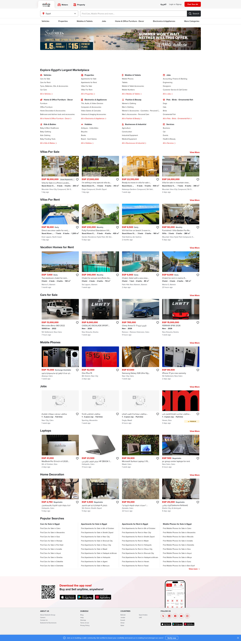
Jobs (104, 21)
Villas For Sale (86, 86)
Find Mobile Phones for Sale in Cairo (177, 528)
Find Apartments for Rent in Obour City (137, 549)
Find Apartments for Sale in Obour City (96, 545)
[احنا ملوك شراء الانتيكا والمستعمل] (60, 495)
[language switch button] (163, 4)
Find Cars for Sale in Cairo (50, 528)
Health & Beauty (169, 139)
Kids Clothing (45, 135)
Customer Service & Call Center (175, 89)
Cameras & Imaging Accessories (93, 114)
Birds (165, 110)
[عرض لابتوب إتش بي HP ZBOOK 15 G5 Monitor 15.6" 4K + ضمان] (100, 451)
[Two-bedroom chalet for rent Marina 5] (60, 270)
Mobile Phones (128, 79)
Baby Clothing (45, 131)
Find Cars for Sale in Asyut (50, 553)
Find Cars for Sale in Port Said (51, 545)
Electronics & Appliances (164, 21)
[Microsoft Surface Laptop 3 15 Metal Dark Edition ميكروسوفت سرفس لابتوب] (140, 451)
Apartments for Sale (88, 79)
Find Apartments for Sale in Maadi (94, 549)
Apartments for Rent (89, 82)
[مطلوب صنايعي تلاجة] (100, 407)
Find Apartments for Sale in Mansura (95, 565)
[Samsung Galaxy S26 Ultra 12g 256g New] (140, 363)
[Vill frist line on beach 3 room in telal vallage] (140, 222)
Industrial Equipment (130, 135)
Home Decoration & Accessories (53, 110)
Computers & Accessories (91, 107)
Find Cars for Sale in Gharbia (51, 557)
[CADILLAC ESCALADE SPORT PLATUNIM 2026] (100, 317)
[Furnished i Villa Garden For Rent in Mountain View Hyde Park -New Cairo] (181, 222)
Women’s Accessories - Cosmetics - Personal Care (141, 110)
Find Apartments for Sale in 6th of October (97, 528)
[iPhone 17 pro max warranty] (181, 363)
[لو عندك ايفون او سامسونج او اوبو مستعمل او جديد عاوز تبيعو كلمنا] (60, 363)
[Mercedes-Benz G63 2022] (60, 317)
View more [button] (193, 569)
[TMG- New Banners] (120, 38)
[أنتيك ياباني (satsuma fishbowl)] (181, 495)
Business (166, 128)
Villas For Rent (86, 89)
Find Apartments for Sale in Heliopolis (95, 557)
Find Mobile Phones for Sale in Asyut (177, 553)
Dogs (165, 103)
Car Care (43, 89)
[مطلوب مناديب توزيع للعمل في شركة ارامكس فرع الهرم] (181, 407)
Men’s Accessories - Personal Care (135, 114)
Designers (167, 86)
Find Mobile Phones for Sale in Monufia (178, 536)
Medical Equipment (129, 139)
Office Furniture (46, 107)
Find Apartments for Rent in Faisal (135, 565)
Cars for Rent (45, 82)
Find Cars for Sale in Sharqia (51, 541)
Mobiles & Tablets (85, 21)
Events (165, 135)
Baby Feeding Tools (47, 139)
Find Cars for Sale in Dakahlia (51, 561)
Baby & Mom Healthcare (49, 128)
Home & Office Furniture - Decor (129, 21)
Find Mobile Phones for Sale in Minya (177, 557)
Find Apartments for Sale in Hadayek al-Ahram (99, 553)
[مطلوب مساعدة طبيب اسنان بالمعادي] (140, 407)
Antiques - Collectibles (89, 128)
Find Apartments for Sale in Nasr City (95, 536)
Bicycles (84, 131)
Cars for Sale (45, 79)
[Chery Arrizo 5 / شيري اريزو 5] (140, 317)
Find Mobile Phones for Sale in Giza (177, 549)
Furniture (43, 103)
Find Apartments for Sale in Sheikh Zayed (97, 532)
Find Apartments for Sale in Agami (94, 561)
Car (164, 131)
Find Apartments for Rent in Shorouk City (138, 553)
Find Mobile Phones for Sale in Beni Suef (179, 565)
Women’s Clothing (129, 103)
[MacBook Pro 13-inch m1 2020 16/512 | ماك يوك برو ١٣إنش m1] (60, 451)
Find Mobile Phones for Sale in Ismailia (178, 541)
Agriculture (126, 128)
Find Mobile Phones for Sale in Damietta (178, 545)
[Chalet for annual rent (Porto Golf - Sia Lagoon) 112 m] (100, 270)
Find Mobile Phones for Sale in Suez (177, 561)
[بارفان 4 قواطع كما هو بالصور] (100, 495)
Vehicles (45, 21)
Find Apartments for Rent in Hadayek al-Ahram (140, 557)
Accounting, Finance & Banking (175, 79)
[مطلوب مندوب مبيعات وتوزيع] (60, 407)
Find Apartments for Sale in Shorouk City (97, 541)
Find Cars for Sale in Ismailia (51, 549)
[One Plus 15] (100, 363)
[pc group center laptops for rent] (181, 451)
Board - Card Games (89, 139)
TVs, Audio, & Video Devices (92, 103)
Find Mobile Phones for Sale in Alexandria (179, 532)
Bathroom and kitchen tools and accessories (57, 114)
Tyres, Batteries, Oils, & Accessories (54, 86)
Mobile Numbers (128, 89)
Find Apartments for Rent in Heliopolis (137, 545)
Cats (164, 107)
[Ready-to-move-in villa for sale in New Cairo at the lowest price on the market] (140, 174)
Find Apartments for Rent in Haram (135, 561)
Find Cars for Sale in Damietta (51, 565)
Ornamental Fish (169, 114)
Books (83, 135)
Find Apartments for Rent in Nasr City (136, 532)
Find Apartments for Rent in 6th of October (138, 528)
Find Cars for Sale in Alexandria (52, 532)
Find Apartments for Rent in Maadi (135, 541)
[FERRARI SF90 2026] (181, 317)
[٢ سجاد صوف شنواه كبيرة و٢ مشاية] (140, 495)
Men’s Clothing (128, 107)
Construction (127, 131)
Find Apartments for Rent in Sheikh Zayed (138, 536)
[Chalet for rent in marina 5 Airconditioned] (181, 270)
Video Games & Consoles (91, 110)
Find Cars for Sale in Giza (50, 536)
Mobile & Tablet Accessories (133, 86)
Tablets (125, 82)
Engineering (167, 82)
